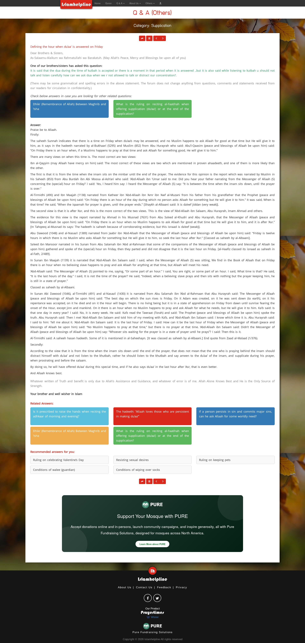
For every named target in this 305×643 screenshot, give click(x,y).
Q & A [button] (119, 3)
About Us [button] (134, 3)
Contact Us (144, 587)
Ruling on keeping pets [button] (214, 460)
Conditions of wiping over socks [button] (138, 470)
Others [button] (149, 3)
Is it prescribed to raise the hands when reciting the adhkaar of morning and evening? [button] (69, 414)
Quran (108, 3)
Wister (154, 617)
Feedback (164, 587)
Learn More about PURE (152, 544)
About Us (124, 587)
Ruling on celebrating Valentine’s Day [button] (58, 460)
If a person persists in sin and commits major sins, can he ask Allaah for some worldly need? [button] (235, 414)
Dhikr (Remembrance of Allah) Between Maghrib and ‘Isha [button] (69, 106)
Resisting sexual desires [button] (132, 460)
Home (98, 3)
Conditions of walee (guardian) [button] (54, 470)
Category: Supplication (152, 26)
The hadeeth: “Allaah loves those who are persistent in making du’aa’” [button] (152, 414)
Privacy (181, 587)
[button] (160, 3)
